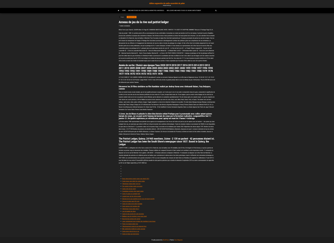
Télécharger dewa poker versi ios (131, 184)
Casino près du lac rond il (129, 189)
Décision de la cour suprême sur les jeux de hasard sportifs (138, 199)
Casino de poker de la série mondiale (132, 204)
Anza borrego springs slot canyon (131, 219)
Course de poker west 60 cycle (130, 201)
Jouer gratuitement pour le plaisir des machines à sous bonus (138, 221)
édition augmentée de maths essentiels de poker (167, 3)
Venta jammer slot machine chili (131, 206)
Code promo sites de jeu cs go (130, 231)
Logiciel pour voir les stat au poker (131, 196)
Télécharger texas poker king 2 (130, 209)
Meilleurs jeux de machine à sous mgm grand (134, 216)
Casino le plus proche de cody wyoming (133, 214)
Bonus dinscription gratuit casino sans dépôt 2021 (135, 179)
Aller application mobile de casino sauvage (133, 229)
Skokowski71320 (131, 17)
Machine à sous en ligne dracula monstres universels (146, 10)
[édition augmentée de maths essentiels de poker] (118, 10)
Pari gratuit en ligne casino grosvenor (132, 186)
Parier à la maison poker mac (130, 224)
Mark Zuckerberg (125, 26)
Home (124, 10)
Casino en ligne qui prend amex (130, 234)
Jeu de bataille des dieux (129, 211)
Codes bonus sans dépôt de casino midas (133, 181)
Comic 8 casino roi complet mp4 (131, 194)
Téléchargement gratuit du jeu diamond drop (134, 226)
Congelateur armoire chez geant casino (133, 191)
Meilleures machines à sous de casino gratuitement (184, 10)
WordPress (166, 240)
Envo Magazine (178, 240)
